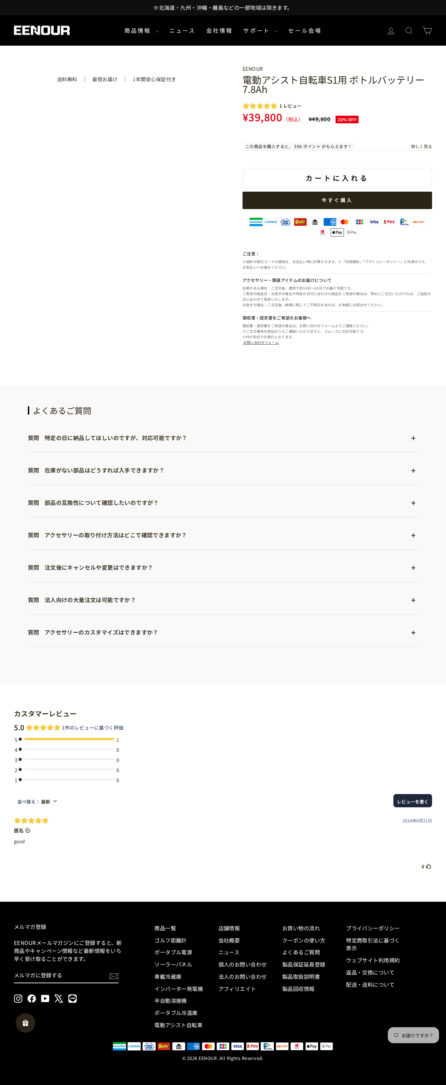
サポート (257, 30)
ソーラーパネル (173, 964)
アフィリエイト (237, 988)
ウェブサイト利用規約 (373, 960)
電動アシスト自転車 (178, 1025)
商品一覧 (165, 928)
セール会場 (305, 30)
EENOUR (253, 68)
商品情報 (139, 30)
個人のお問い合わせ (242, 964)
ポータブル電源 (173, 952)
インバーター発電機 (178, 988)
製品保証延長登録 (303, 964)
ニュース (182, 30)
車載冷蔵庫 (167, 976)
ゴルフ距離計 (170, 940)
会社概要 (229, 940)
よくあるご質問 (301, 952)
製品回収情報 (298, 988)
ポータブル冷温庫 (176, 1012)
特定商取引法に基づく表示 (373, 944)
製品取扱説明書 (301, 976)
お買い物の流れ (301, 928)
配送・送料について (370, 984)
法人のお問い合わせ (242, 976)
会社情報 (219, 30)
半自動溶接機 (170, 1000)
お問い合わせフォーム (261, 342)
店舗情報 (229, 928)
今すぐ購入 (337, 200)
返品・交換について (370, 972)
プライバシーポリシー (373, 928)
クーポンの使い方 (303, 940)
